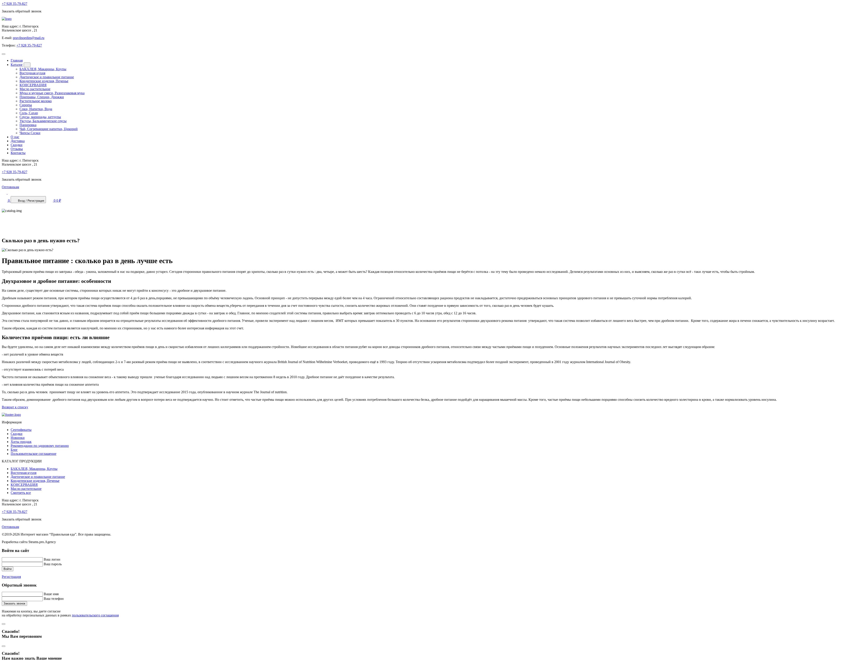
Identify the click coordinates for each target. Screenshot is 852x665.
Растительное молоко (36, 101)
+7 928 (14, 4)
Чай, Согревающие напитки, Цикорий (49, 129)
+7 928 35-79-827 (29, 45)
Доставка (18, 141)
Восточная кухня (32, 73)
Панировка (28, 125)
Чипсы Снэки (30, 133)
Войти (8, 569)
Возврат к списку (15, 407)
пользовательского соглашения (95, 615)
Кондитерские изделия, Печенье (44, 81)
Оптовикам (10, 187)
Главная (17, 60)
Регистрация (11, 577)
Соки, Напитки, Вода (36, 109)
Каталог (17, 64)
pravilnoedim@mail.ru (28, 38)
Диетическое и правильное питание (47, 77)
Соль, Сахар (29, 113)
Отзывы (17, 149)
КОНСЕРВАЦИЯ (33, 85)
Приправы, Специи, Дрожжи (42, 97)
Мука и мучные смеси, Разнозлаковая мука (52, 93)
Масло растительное (35, 89)
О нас (15, 137)
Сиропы (26, 105)
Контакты (18, 153)
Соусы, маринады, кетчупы (40, 117)
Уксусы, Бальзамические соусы (43, 121)
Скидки (16, 145)
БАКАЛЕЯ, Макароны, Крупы (43, 69)
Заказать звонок (14, 603)
